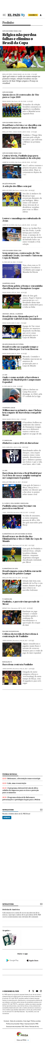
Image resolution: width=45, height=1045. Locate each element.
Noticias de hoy (34, 1026)
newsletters (8, 810)
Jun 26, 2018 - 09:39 (27, 190)
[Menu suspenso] (4, 15)
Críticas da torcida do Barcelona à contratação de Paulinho (20, 635)
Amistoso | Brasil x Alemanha (12, 314)
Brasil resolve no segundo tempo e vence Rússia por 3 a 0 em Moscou (20, 348)
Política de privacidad (13, 1023)
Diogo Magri (17, 74)
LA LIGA (4, 375)
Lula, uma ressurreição (16, 783)
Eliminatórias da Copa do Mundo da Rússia (17, 534)
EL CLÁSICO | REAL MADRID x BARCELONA (15, 503)
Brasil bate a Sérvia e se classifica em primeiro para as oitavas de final (21, 126)
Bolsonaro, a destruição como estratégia (23, 778)
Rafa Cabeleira (7, 447)
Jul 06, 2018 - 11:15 (25, 101)
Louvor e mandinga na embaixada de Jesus (21, 220)
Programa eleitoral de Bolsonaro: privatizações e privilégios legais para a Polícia (21, 798)
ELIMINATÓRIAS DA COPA (10, 568)
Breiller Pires (7, 74)
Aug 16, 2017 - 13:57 (27, 640)
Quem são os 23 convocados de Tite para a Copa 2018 (20, 96)
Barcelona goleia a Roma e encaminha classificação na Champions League (22, 287)
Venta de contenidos (16, 1021)
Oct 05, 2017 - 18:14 (20, 578)
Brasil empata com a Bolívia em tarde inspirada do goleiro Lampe (22, 572)
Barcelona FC (7, 662)
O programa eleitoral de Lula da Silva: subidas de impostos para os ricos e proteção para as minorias (20, 790)
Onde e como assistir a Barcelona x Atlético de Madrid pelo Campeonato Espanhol (21, 380)
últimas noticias (9, 774)
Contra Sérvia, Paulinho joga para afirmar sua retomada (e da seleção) (21, 157)
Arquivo (6, 930)
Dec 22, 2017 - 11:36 (27, 512)
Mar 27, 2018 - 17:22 (19, 323)
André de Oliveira (8, 162)
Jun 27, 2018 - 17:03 (29, 132)
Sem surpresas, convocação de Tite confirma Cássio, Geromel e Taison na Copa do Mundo (22, 255)
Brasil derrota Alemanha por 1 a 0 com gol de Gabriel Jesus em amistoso (22, 318)
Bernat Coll (6, 608)
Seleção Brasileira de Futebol (13, 344)
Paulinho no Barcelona (10, 631)
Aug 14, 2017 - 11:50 (27, 669)
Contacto (6, 1021)
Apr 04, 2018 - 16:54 (19, 292)
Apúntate (6, 817)
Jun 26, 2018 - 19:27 (29, 162)
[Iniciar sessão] (41, 15)
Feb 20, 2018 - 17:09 (19, 419)
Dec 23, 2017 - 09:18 (20, 482)
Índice (27, 1026)
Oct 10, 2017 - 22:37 (27, 545)
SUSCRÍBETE (33, 15)
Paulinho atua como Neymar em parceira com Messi (19, 507)
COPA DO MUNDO (7, 92)
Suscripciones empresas (13, 1026)
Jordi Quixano (7, 640)
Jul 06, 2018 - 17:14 (29, 74)
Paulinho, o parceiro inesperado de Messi (20, 603)
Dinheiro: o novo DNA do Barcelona (20, 443)
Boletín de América (11, 909)
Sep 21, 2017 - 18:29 (25, 608)
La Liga (4, 470)
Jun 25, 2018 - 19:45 (29, 225)
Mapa (22, 1023)
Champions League (8, 283)
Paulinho (8, 22)
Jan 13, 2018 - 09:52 (20, 447)
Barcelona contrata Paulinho (17, 665)
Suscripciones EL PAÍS (31, 1023)
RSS (23, 1026)
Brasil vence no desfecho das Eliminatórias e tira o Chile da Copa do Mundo (22, 539)
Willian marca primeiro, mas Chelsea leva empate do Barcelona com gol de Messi (22, 412)
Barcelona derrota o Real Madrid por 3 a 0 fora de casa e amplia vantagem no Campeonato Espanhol (22, 475)
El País (4, 262)
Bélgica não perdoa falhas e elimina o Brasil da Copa (19, 38)
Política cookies (36, 1021)
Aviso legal (26, 1021)
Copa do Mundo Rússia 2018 (11, 31)
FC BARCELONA (7, 599)
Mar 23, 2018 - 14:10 (19, 353)
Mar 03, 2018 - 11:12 (15, 386)
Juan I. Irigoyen (7, 512)
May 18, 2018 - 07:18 (15, 262)
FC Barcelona (7, 440)
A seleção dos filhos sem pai (16, 186)
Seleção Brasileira (9, 183)
